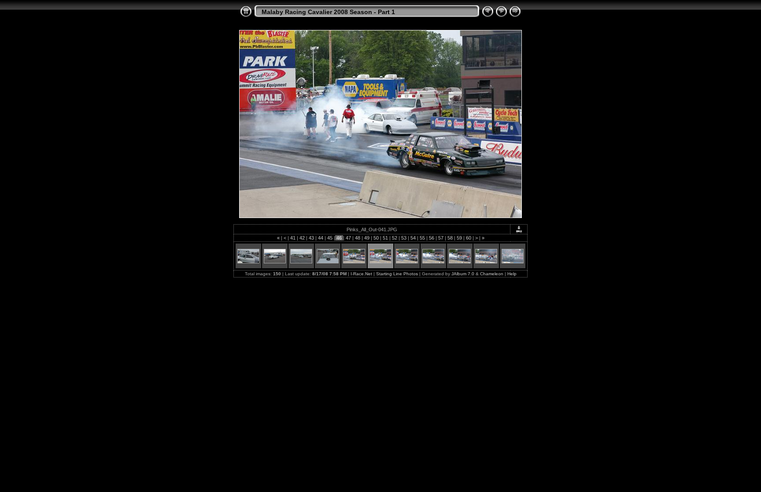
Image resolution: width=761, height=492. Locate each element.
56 (432, 237)
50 (376, 237)
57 (441, 237)
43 (311, 237)
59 (459, 237)
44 (321, 237)
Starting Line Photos (397, 273)
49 (367, 237)
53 (404, 237)
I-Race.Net (361, 273)
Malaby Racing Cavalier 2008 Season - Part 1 (328, 11)
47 (348, 237)
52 (395, 237)
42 (302, 237)
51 (385, 237)
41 (293, 237)
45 (330, 237)
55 (422, 237)
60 (469, 237)
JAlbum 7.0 (462, 273)
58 (450, 237)
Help (512, 273)
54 (413, 237)
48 (358, 237)
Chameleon (491, 273)
